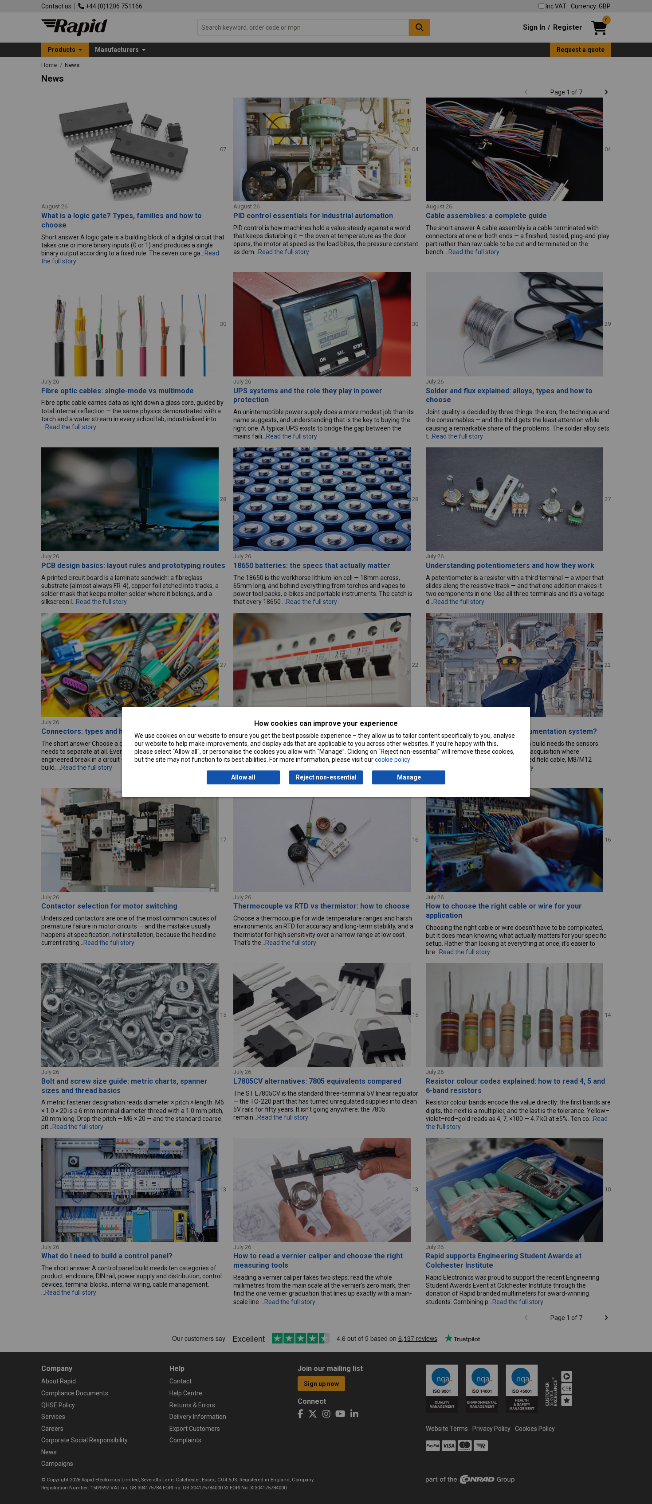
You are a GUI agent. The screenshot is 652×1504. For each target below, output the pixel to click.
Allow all (243, 777)
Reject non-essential (326, 777)
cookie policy (392, 760)
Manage (409, 777)
